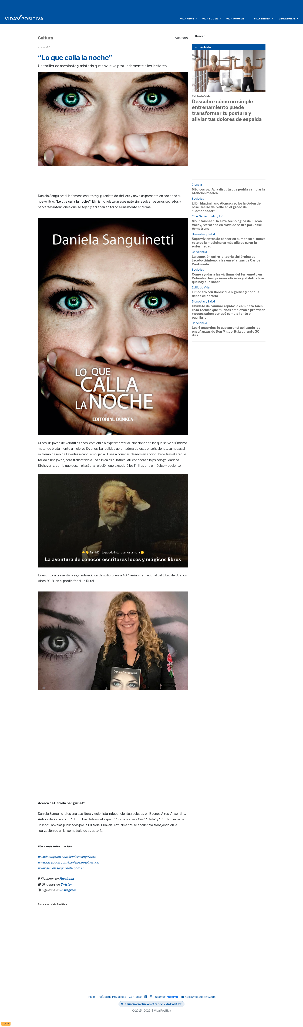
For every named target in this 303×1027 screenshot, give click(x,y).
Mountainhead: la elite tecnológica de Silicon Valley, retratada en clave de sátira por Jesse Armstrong (227, 224)
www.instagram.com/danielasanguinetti (67, 857)
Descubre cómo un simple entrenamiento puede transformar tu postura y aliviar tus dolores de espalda (227, 110)
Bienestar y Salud (203, 234)
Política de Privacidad (112, 996)
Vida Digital (287, 18)
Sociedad (198, 198)
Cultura (45, 37)
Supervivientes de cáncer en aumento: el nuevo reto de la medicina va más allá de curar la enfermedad (228, 242)
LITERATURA (44, 47)
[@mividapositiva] (151, 996)
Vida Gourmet (236, 18)
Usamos (160, 996)
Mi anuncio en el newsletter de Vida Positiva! (151, 1004)
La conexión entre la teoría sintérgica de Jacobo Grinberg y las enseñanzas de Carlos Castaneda (226, 260)
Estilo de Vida (201, 96)
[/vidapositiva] (145, 996)
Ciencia (197, 184)
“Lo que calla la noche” (75, 57)
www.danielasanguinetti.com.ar (61, 868)
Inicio (91, 996)
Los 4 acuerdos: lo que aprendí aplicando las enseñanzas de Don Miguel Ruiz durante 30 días (226, 331)
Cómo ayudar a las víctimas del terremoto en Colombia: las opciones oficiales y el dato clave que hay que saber (228, 278)
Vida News (187, 18)
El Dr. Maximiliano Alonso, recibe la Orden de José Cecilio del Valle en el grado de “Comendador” (226, 207)
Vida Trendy (262, 18)
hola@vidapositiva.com (200, 996)
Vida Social (210, 18)
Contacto (135, 996)
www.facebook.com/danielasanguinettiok (68, 862)
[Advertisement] (151, 6)
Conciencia (199, 252)
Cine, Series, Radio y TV (207, 216)
